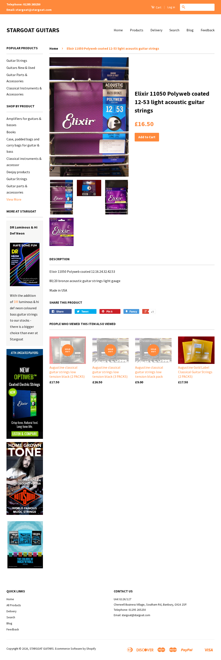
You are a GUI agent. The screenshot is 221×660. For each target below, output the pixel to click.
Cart (158, 7)
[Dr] (24, 264)
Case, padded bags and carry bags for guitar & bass (22, 145)
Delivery (156, 30)
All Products (13, 605)
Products (136, 30)
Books (11, 132)
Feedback (208, 30)
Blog (190, 30)
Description (59, 259)
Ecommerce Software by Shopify (75, 648)
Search (174, 30)
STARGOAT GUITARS (32, 30)
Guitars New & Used (20, 67)
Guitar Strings (16, 60)
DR (16, 302)
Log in (171, 7)
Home (118, 30)
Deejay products (18, 172)
